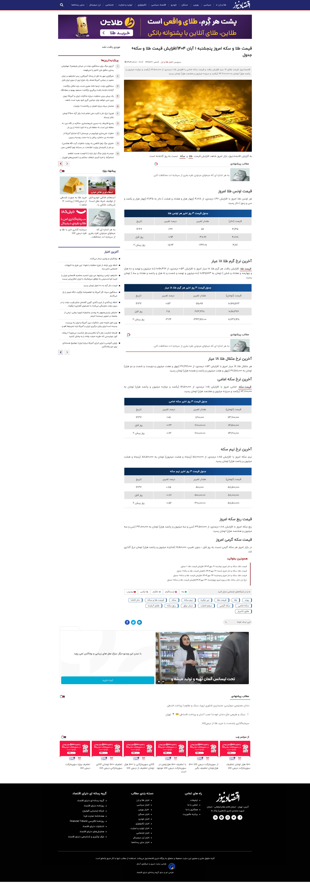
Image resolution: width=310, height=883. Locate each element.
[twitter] (234, 817)
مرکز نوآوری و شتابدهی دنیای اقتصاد (86, 836)
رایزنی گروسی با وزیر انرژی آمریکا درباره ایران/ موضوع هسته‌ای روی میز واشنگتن (89, 345)
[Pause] (159, 682)
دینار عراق (188, 605)
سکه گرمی (225, 605)
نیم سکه (188, 600)
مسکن (184, 4)
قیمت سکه (245, 387)
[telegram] (221, 817)
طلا (190, 156)
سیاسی (207, 4)
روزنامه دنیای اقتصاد (94, 805)
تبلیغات (194, 800)
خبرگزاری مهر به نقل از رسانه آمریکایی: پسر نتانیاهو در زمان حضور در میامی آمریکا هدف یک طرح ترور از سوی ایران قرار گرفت (88, 78)
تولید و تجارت (125, 4)
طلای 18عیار (243, 611)
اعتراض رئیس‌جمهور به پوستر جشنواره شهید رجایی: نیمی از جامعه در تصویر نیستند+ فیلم (90, 314)
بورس (196, 4)
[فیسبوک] (127, 622)
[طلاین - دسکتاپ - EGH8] (155, 27)
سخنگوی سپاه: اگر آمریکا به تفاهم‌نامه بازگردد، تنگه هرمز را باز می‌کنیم (89, 294)
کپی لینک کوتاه (243, 622)
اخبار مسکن (143, 814)
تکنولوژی (142, 4)
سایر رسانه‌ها (78, 4)
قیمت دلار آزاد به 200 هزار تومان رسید (100, 285)
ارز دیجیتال (95, 4)
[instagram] (228, 817)
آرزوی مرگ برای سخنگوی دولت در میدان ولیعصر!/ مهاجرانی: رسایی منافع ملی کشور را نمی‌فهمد (87, 68)
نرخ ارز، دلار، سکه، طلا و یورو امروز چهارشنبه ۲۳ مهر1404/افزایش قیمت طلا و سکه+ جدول (207, 580)
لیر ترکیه (205, 600)
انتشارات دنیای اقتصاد (93, 826)
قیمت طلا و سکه (155, 600)
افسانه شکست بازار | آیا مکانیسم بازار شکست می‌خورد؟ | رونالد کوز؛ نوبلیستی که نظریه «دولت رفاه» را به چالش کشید (89, 335)
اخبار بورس (143, 809)
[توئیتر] (133, 622)
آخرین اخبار (111, 252)
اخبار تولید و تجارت (139, 828)
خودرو (174, 4)
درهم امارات (206, 605)
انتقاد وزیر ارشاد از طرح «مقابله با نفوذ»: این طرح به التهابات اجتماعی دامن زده (91, 267)
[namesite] (241, 5)
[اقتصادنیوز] (227, 797)
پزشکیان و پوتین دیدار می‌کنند (103, 258)
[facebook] (240, 817)
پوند (247, 600)
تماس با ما (192, 804)
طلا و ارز (222, 4)
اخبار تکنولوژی (142, 823)
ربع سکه (171, 605)
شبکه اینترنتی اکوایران (93, 810)
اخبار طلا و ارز (167, 62)
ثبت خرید (108, 680)
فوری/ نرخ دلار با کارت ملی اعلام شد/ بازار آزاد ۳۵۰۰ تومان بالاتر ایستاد (88, 115)
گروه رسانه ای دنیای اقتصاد (90, 800)
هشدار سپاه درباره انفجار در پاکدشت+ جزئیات (93, 106)
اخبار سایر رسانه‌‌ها (140, 842)
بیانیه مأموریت (190, 814)
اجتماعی (109, 4)
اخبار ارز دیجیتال (141, 837)
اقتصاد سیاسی (158, 4)
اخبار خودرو (144, 819)
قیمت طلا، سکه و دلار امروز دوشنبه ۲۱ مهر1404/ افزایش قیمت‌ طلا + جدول (214, 566)
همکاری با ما (192, 809)
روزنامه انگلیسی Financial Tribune (87, 821)
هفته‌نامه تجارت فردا (94, 816)
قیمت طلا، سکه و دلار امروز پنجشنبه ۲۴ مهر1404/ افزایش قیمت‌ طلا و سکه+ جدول (210, 575)
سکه (182, 156)
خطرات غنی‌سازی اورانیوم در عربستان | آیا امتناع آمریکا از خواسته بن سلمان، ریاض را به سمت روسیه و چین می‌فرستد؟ (88, 136)
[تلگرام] (139, 622)
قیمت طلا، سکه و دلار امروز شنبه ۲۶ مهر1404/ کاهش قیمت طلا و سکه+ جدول (212, 571)
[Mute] (163, 682)
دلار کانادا (135, 600)
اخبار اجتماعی (142, 833)
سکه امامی (243, 605)
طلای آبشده (153, 605)
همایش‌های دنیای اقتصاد (92, 831)
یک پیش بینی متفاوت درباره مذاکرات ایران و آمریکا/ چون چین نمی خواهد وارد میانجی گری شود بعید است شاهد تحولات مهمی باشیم (88, 98)
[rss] (215, 817)
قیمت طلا (245, 269)
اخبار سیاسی (143, 804)
